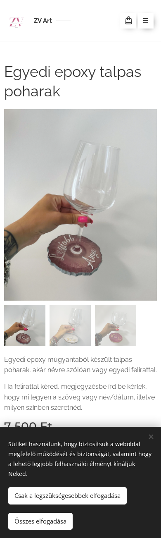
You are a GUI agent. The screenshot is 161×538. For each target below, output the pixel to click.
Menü (146, 21)
